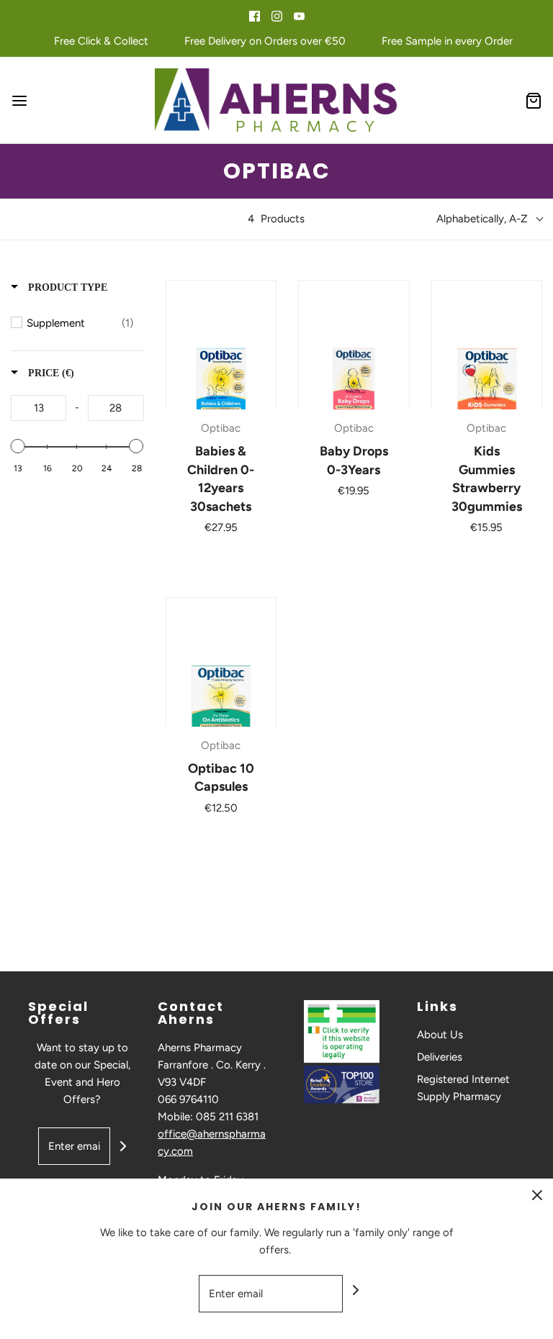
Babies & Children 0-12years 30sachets (220, 478)
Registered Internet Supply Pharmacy (463, 1088)
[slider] (18, 446)
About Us (440, 1034)
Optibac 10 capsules (221, 778)
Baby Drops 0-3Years (354, 460)
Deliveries (439, 1056)
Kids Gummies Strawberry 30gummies (486, 478)
